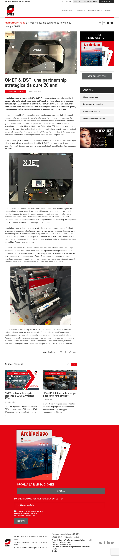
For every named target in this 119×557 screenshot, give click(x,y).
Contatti (108, 10)
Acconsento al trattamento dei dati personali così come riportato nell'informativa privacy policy (28, 513)
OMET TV (77, 1)
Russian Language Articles (94, 119)
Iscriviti (21, 521)
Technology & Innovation (93, 104)
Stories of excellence (91, 111)
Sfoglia (61, 491)
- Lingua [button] (66, 1)
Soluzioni (80, 10)
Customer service (94, 10)
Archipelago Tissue (97, 76)
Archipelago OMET (90, 1)
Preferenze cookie (65, 542)
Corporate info (67, 10)
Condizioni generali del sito (61, 544)
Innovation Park (106, 1)
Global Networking (90, 97)
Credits (54, 551)
